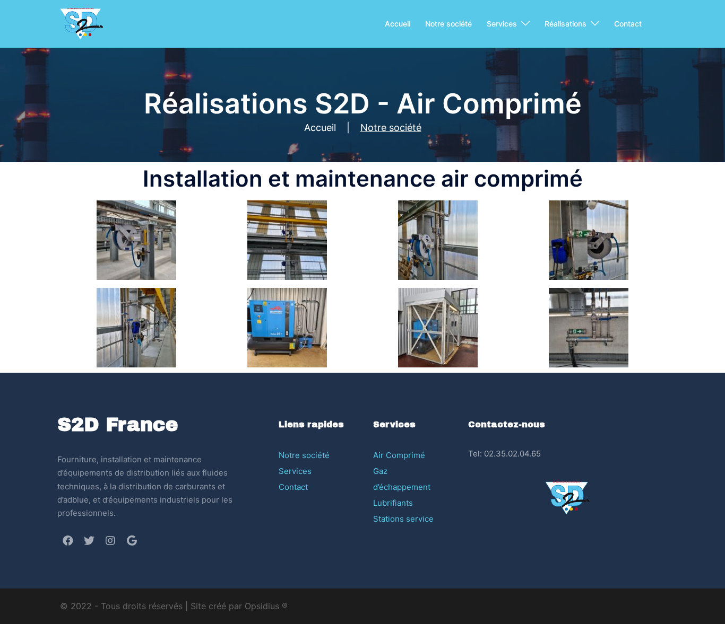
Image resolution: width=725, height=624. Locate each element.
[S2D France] (81, 22)
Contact (628, 23)
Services (502, 23)
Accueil (397, 23)
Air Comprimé (399, 455)
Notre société (448, 23)
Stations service (403, 519)
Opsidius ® (266, 606)
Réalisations (565, 23)
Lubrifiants (393, 503)
